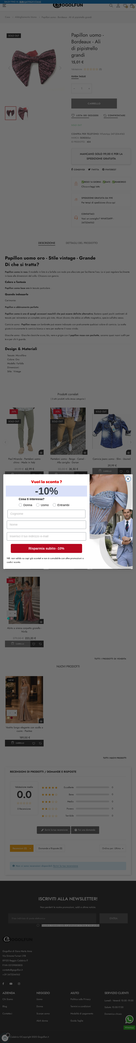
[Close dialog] (128, 479)
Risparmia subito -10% (46, 548)
